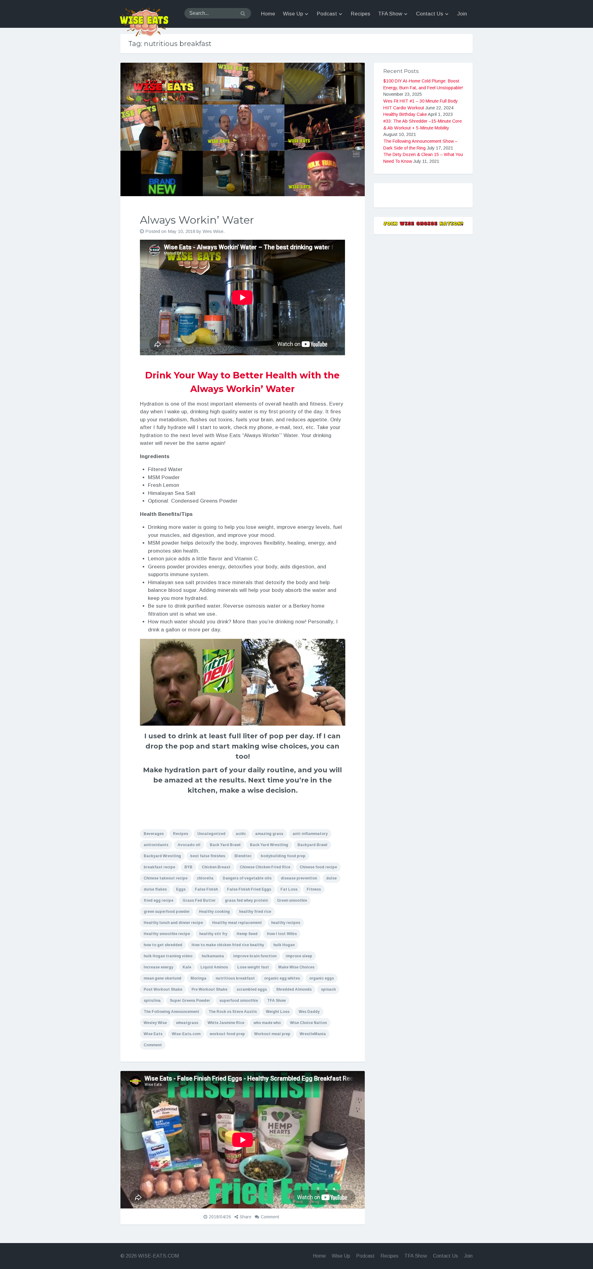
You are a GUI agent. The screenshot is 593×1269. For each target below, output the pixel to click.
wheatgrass (187, 1023)
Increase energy (158, 967)
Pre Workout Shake (209, 989)
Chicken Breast (216, 867)
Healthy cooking (214, 911)
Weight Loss (277, 1012)
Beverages (154, 834)
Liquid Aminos (214, 967)
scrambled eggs (252, 989)
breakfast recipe (159, 867)
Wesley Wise (155, 1023)
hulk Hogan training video (168, 956)
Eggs (181, 889)
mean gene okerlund (162, 978)
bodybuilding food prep (283, 856)
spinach (328, 989)
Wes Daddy (309, 1012)
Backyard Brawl (312, 845)
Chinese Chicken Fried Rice (265, 867)
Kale (187, 967)
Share (245, 1216)
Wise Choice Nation (308, 1023)
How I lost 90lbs (282, 934)
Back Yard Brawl (225, 845)
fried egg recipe (158, 900)
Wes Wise (213, 231)
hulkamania (213, 956)
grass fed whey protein (246, 900)
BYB (188, 867)
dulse (331, 878)
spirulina (152, 1000)
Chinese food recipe (318, 867)
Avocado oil (189, 845)
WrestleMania (313, 1034)
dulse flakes (155, 889)
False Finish (206, 889)
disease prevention (299, 878)
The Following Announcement (171, 1012)
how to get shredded (163, 945)
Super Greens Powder (190, 1000)
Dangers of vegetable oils (247, 878)
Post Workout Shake (163, 989)
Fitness (314, 889)
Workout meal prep (272, 1034)
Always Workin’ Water (197, 219)
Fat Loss (288, 889)
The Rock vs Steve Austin (232, 1012)
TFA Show (276, 1000)
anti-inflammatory (310, 834)
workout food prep (227, 1034)
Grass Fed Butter (199, 900)
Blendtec (242, 856)
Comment (153, 1045)
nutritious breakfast (235, 978)
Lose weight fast (253, 967)
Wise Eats (153, 1034)
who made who (267, 1023)
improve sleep (299, 956)
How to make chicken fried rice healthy (227, 945)
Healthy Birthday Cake (405, 114)
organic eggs (321, 978)
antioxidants (156, 845)
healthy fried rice (255, 911)
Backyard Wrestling (162, 856)
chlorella (205, 878)
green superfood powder (167, 911)
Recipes (180, 834)
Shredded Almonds (294, 989)
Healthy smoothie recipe (167, 934)
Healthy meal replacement (237, 923)
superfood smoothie (238, 1000)
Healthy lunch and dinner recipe (173, 923)
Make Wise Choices (296, 967)
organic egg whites (282, 978)
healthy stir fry (213, 934)
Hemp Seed (247, 934)
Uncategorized (211, 834)
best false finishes (207, 856)
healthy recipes (285, 923)
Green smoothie (292, 900)
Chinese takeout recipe (165, 878)
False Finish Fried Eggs (249, 889)
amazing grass (269, 834)
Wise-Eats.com (186, 1034)
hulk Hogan (284, 945)
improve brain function (254, 956)
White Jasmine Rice (226, 1023)
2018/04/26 (220, 1216)
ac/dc (241, 834)
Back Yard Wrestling (269, 845)
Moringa (198, 978)
